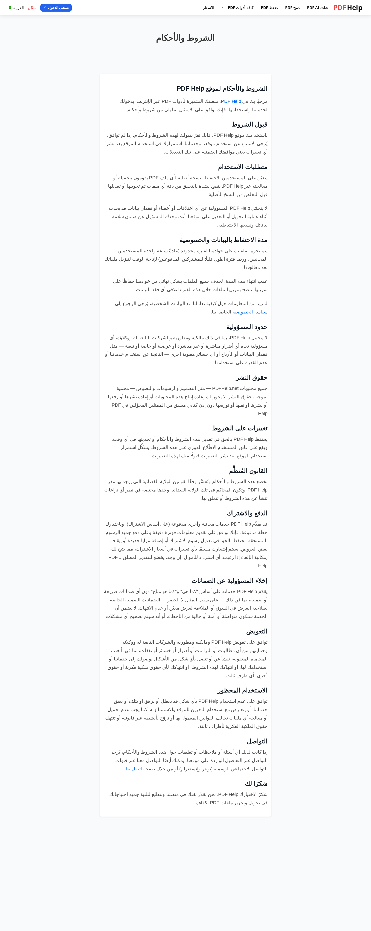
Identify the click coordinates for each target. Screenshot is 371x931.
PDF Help (231, 101)
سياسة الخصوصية (250, 312)
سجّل (32, 7)
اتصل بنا (134, 768)
